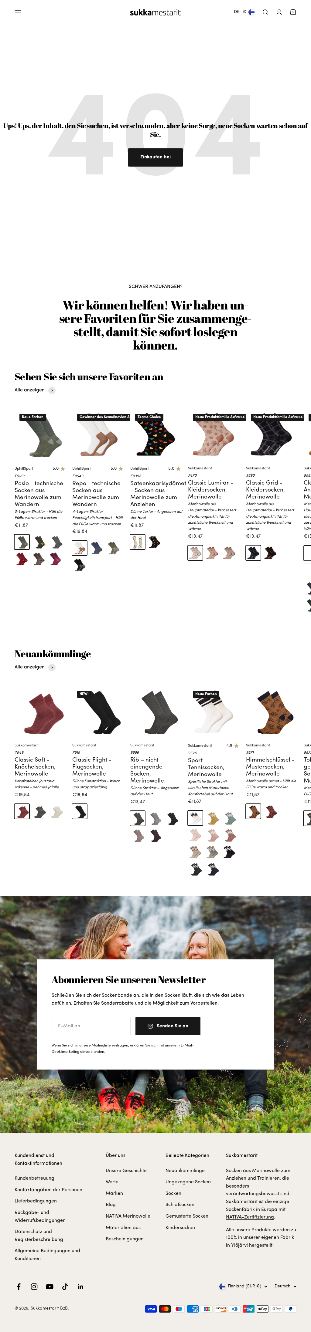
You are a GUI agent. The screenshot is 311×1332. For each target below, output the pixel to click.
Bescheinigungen (125, 1239)
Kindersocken (180, 1228)
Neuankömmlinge (185, 1170)
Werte (112, 1182)
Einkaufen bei (155, 157)
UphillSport (24, 469)
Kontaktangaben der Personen (48, 1190)
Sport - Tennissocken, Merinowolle (206, 768)
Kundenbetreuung (34, 1178)
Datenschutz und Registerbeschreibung (39, 1235)
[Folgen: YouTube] (50, 1287)
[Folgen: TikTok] (65, 1287)
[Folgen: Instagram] (34, 1287)
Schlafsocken (180, 1204)
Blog (111, 1204)
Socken (173, 1193)
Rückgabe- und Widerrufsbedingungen (40, 1216)
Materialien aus (123, 1228)
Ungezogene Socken (188, 1182)
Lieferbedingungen (36, 1201)
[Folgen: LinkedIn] (81, 1287)
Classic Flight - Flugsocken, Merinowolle (91, 767)
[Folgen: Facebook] (19, 1287)
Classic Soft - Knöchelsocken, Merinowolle (35, 767)
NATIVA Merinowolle (128, 1216)
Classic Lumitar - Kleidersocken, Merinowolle (210, 490)
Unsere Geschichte (126, 1170)
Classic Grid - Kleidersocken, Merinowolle (265, 490)
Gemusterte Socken (187, 1216)
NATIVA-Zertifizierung (250, 1217)
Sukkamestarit (200, 468)
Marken (114, 1193)
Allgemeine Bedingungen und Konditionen (47, 1255)
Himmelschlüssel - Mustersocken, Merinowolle (270, 767)
